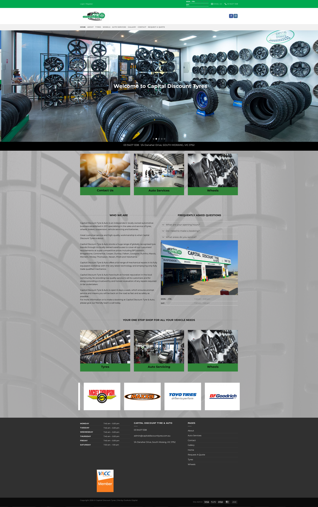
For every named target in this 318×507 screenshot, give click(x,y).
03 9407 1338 (131, 144)
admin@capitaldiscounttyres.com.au (152, 436)
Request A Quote (156, 27)
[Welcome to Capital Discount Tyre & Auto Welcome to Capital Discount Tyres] (159, 86)
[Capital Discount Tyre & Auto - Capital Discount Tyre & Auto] (94, 16)
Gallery (132, 27)
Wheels (106, 27)
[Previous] (9, 86)
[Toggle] (163, 225)
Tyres (98, 27)
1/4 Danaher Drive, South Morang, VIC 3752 (155, 442)
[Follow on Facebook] (231, 16)
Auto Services (119, 27)
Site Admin (198, 502)
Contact (142, 27)
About (90, 27)
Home (83, 27)
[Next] (308, 86)
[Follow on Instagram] (236, 16)
